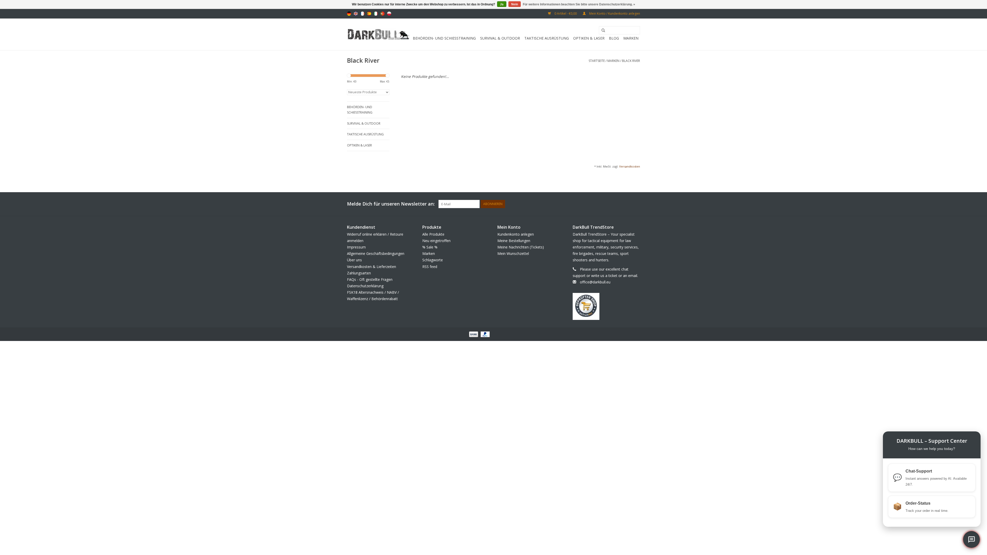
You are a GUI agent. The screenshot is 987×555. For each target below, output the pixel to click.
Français (362, 14)
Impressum (356, 247)
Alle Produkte (433, 234)
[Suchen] (601, 30)
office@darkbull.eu (595, 282)
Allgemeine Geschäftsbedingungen (375, 253)
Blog (614, 38)
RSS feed (429, 266)
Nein (514, 4)
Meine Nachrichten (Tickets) (520, 247)
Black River (631, 61)
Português (382, 14)
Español (369, 14)
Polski (389, 14)
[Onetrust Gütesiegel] (606, 306)
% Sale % (429, 247)
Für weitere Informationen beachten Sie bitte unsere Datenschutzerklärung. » (579, 4)
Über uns (354, 259)
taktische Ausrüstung (546, 38)
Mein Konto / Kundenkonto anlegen (614, 13)
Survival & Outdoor (500, 38)
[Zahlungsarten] (473, 334)
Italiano (376, 14)
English (356, 14)
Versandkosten (629, 166)
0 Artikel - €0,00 (566, 13)
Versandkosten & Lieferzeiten (371, 266)
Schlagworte (432, 259)
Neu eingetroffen (436, 240)
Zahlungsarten (359, 273)
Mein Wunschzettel (513, 253)
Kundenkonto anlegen (515, 234)
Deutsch (349, 14)
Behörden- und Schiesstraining (444, 38)
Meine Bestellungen (513, 240)
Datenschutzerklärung (365, 285)
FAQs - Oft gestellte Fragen (369, 279)
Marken (630, 38)
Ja (502, 4)
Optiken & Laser (589, 38)
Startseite (597, 61)
